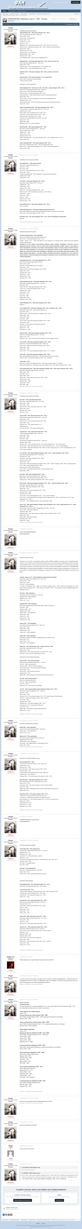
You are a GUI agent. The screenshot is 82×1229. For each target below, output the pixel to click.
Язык (37, 1223)
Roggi (34, 1167)
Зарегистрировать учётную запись (22, 1200)
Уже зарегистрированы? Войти (61, 2)
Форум (4, 11)
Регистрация (76, 2)
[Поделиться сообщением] (78, 28)
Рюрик (34, 1173)
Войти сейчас (59, 1200)
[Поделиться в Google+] (9, 1215)
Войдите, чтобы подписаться (60, 19)
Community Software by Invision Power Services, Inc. (41, 1226)
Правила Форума (22, 11)
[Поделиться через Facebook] (3, 1215)
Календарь (12, 11)
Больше (76, 14)
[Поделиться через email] (11, 1215)
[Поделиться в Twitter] (6, 1215)
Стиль (43, 1223)
